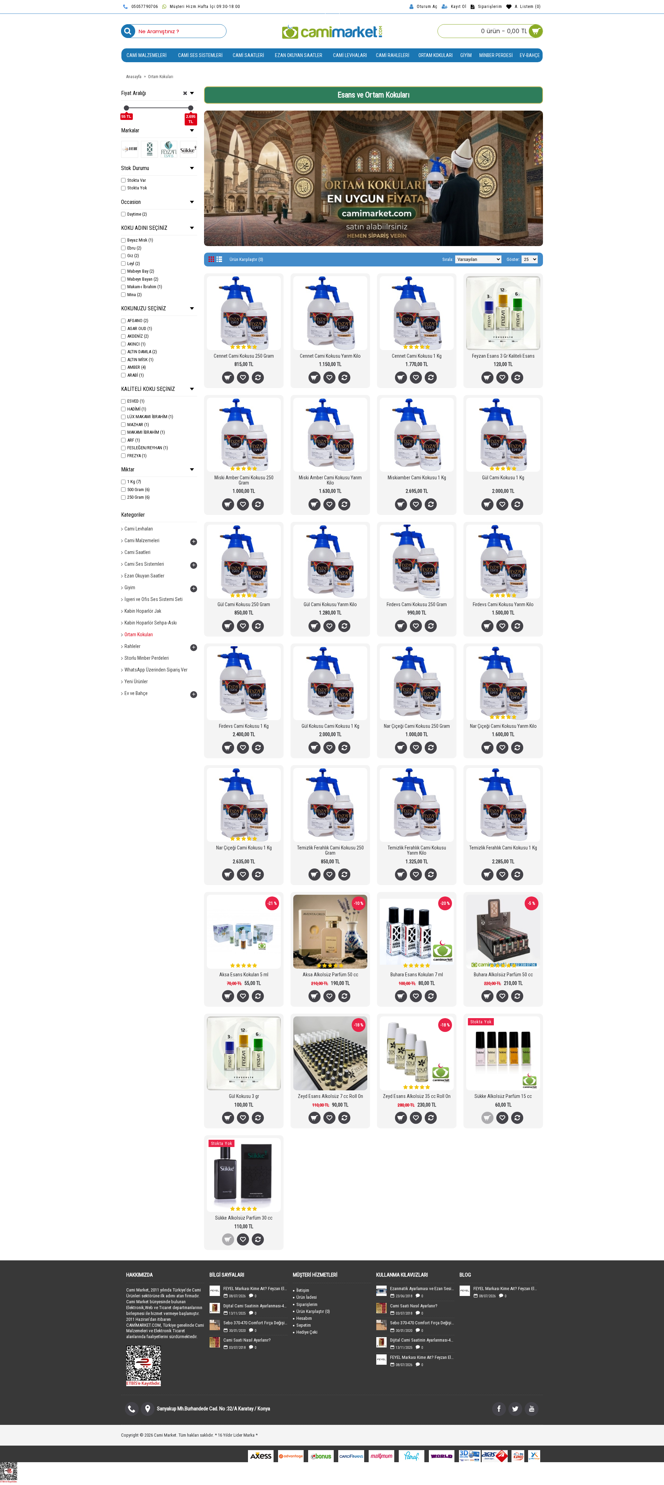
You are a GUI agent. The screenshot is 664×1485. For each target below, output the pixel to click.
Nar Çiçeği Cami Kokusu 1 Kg (244, 847)
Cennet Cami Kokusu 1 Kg (417, 356)
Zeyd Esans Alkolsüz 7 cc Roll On (330, 1096)
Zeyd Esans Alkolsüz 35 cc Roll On (417, 1096)
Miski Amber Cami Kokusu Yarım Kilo (330, 480)
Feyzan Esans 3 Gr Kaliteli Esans (503, 356)
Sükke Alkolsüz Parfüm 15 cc (503, 1096)
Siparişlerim (306, 1304)
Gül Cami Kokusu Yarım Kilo (330, 604)
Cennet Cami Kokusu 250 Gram (244, 356)
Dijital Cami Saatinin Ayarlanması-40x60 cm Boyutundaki (255, 1305)
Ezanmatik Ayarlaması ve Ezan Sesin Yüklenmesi (422, 1288)
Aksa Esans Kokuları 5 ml (243, 974)
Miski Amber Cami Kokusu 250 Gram (244, 480)
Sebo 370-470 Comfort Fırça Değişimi (255, 1322)
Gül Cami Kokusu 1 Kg (503, 477)
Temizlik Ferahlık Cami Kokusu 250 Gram (330, 850)
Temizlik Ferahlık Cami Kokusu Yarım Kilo (417, 850)
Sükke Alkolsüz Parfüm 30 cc (244, 1218)
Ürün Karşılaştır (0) (246, 259)
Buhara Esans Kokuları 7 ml (416, 974)
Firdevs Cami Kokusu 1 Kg (244, 726)
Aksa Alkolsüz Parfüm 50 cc (330, 974)
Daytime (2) (137, 214)
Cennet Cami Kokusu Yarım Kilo (330, 356)
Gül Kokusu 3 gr (244, 1096)
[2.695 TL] (190, 108)
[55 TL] (126, 108)
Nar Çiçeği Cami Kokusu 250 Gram (417, 726)
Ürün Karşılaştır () (313, 1311)
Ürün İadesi (306, 1297)
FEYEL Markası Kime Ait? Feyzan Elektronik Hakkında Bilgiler (255, 1288)
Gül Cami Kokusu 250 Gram (244, 604)
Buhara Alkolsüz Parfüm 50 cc (503, 974)
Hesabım (304, 1318)
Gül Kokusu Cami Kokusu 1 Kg (330, 726)
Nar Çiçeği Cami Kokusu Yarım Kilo (503, 726)
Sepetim (303, 1325)
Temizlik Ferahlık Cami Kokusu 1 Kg (503, 847)
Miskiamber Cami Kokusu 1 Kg (417, 477)
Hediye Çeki (306, 1332)
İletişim (302, 1290)
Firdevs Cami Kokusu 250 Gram (417, 604)
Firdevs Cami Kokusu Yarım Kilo (503, 604)
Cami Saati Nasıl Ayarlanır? (247, 1340)
